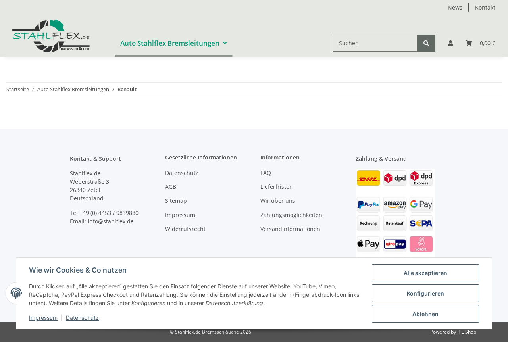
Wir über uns (277, 200)
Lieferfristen (276, 186)
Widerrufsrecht (185, 228)
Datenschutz (82, 317)
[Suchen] (426, 43)
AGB (170, 186)
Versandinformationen (290, 228)
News (455, 7)
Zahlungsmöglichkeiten (291, 215)
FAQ (265, 173)
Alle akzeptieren (425, 272)
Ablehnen (425, 314)
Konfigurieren (425, 293)
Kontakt (485, 7)
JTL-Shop (466, 332)
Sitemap (176, 200)
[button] (450, 43)
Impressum (43, 317)
